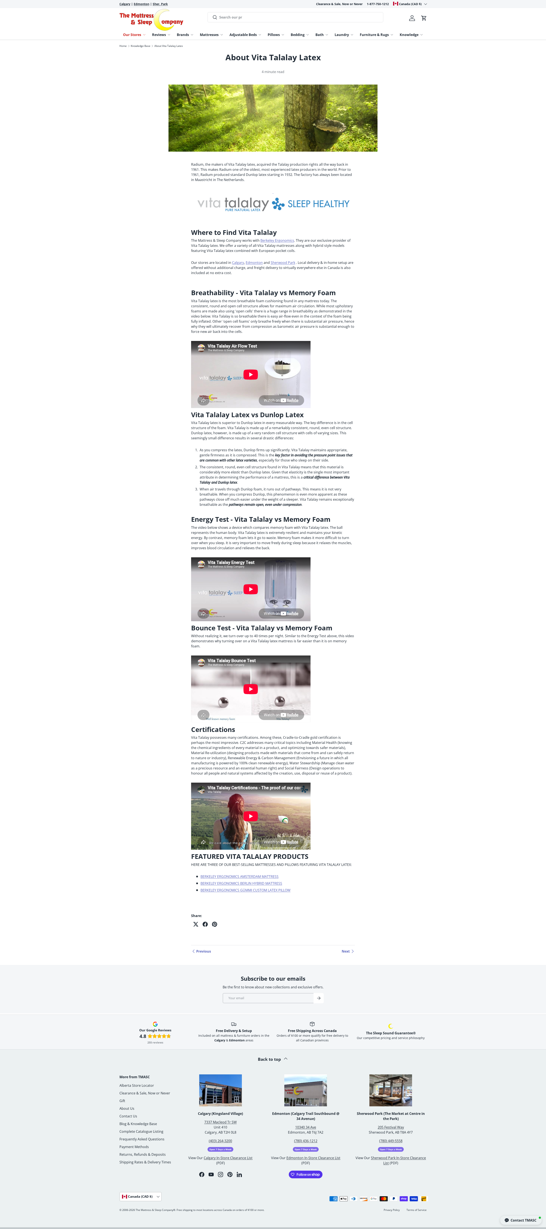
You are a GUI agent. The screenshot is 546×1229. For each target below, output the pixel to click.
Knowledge (409, 34)
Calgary (238, 262)
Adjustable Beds (243, 34)
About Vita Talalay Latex (168, 46)
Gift (122, 1100)
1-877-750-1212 (378, 4)
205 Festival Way (391, 1127)
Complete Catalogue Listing (141, 1131)
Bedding (298, 34)
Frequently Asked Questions (141, 1139)
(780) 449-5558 (390, 1140)
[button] (424, 18)
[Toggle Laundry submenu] (351, 34)
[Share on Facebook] (205, 924)
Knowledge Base (140, 46)
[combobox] (295, 17)
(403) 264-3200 (220, 1140)
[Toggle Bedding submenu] (307, 34)
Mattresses (209, 34)
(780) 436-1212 (305, 1140)
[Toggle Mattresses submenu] (221, 34)
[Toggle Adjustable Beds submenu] (259, 34)
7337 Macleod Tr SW (220, 1122)
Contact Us (128, 1116)
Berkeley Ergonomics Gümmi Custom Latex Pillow (245, 890)
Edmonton (254, 262)
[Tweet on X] (195, 924)
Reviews (159, 34)
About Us (126, 1108)
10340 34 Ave (305, 1127)
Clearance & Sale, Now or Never (339, 4)
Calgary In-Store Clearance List (228, 1158)
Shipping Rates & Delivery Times (145, 1162)
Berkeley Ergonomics (277, 240)
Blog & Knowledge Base (138, 1123)
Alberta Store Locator (136, 1085)
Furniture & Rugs (374, 34)
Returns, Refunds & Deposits (142, 1154)
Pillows (274, 34)
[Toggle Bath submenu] (326, 34)
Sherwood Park (283, 262)
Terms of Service (417, 1210)
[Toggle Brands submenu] (192, 34)
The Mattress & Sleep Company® (155, 1210)
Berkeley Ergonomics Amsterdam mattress (239, 876)
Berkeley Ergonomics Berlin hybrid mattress (241, 883)
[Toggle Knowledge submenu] (421, 34)
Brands (183, 34)
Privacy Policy (392, 1210)
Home (123, 46)
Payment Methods (134, 1146)
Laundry (342, 34)
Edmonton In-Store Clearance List (313, 1158)
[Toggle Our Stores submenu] (144, 34)
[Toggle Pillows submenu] (282, 34)
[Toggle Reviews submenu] (168, 34)
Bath (319, 34)
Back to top (270, 1059)
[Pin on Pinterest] (214, 924)
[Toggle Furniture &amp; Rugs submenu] (391, 34)
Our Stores (132, 34)
